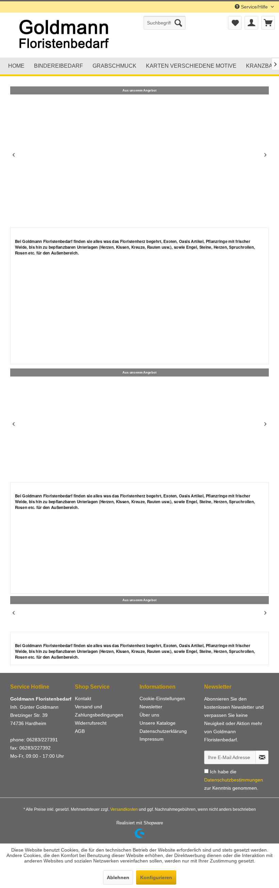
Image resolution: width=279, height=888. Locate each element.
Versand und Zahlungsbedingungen (99, 711)
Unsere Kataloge (158, 723)
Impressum (152, 739)
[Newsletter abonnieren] (262, 757)
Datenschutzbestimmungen (233, 780)
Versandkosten (124, 809)
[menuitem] (164, 23)
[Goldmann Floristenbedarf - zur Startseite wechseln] (71, 35)
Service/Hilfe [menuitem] (254, 7)
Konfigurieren (156, 877)
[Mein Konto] (251, 23)
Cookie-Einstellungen (162, 698)
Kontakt (83, 698)
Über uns (149, 715)
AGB (80, 731)
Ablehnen (118, 877)
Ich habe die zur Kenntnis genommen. (233, 780)
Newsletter (151, 706)
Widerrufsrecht (90, 723)
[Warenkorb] (268, 23)
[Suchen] (178, 23)
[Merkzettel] (235, 23)
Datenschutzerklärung (163, 731)
